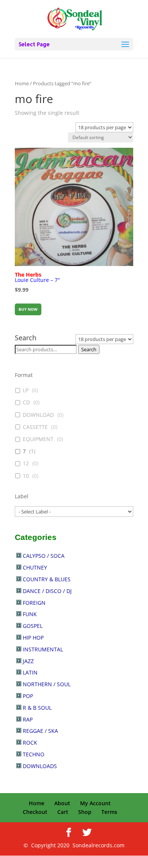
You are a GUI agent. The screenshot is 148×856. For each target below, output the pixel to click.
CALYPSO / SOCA (44, 555)
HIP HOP (33, 637)
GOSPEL (33, 625)
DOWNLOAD (38, 415)
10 (26, 476)
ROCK (30, 742)
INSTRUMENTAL (43, 649)
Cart (62, 811)
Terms (109, 811)
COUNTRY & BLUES (47, 579)
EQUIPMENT (38, 439)
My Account (95, 803)
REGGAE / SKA (40, 730)
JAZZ (28, 661)
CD (26, 402)
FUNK (30, 614)
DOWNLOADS (40, 766)
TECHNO (33, 754)
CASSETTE (35, 427)
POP (28, 696)
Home (22, 83)
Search (88, 349)
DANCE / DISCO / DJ (47, 591)
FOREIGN (34, 602)
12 (26, 463)
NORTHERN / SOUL (47, 684)
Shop (84, 811)
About (62, 803)
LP (25, 390)
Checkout (35, 811)
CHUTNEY (35, 567)
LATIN (30, 672)
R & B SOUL (37, 707)
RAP (28, 719)
